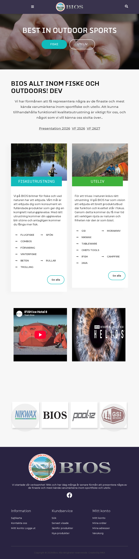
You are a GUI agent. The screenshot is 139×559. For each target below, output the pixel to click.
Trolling (27, 267)
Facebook (69, 495)
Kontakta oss (19, 523)
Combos (26, 241)
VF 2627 (93, 128)
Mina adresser (101, 528)
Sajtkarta (16, 518)
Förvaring (28, 247)
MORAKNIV (114, 230)
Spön (49, 234)
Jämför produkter (62, 528)
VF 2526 (78, 128)
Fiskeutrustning (36, 181)
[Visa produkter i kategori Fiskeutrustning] (39, 162)
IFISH (85, 256)
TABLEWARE (89, 243)
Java (84, 263)
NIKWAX (86, 237)
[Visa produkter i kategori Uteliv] (100, 162)
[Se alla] (13, 277)
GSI (84, 230)
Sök (54, 518)
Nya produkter (61, 533)
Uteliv (97, 181)
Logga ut (30, 528)
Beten (25, 260)
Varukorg (97, 533)
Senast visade (60, 523)
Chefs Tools (90, 250)
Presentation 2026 (54, 128)
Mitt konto (17, 528)
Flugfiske (27, 234)
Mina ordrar (99, 523)
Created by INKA (96, 552)
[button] (25, 417)
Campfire (113, 256)
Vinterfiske (29, 254)
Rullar (51, 260)
